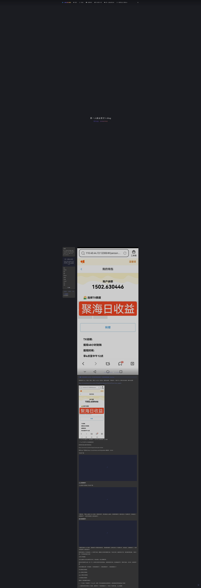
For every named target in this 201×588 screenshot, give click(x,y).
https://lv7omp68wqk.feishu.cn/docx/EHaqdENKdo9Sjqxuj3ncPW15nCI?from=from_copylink (100, 383)
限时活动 (65, 275)
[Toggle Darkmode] (198, 585)
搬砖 (64, 273)
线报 (64, 284)
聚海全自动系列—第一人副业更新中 (108, 370)
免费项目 (65, 269)
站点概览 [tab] (69, 291)
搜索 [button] (69, 287)
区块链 (65, 279)
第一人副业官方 (117, 372)
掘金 (64, 271)
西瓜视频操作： (66, 295)
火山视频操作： (66, 294)
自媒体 (65, 277)
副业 (108, 372)
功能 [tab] (73, 291)
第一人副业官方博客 (66, 2)
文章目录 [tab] (65, 291)
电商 (64, 283)
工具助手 (65, 281)
